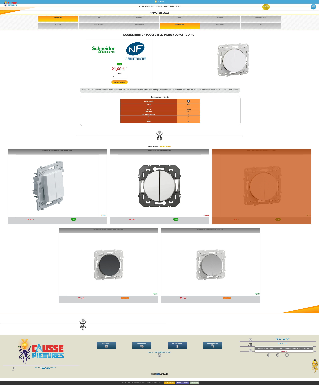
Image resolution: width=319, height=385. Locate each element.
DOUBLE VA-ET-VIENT (99, 24)
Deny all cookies (183, 382)
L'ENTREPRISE (158, 6)
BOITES (179, 17)
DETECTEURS (220, 17)
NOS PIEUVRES (149, 6)
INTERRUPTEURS (58, 17)
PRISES (98, 17)
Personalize (194, 382)
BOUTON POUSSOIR (139, 24)
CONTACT (177, 6)
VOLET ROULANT (220, 24)
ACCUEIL (141, 6)
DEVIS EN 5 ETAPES (168, 6)
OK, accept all (170, 382)
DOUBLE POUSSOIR (179, 24)
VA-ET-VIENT (58, 24)
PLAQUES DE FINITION (260, 17)
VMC (261, 24)
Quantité (119, 73)
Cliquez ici (284, 351)
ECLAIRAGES (139, 17)
